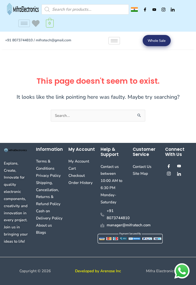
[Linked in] (172, 9)
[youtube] (154, 9)
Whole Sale (157, 40)
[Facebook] (145, 9)
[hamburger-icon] (24, 23)
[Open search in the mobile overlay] (85, 9)
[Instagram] (163, 9)
